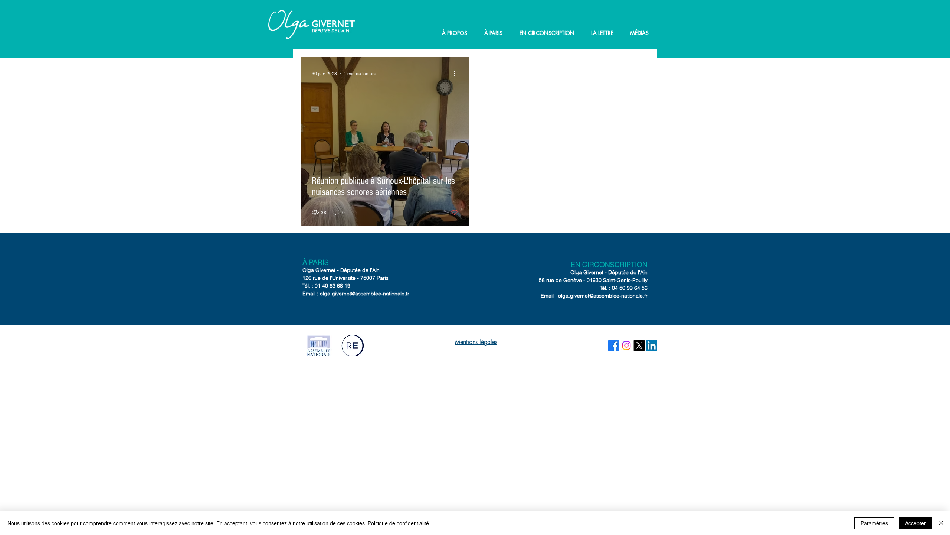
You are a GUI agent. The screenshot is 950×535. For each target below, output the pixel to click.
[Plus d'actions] (456, 73)
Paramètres (874, 523)
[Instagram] (626, 345)
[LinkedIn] (651, 345)
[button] (454, 33)
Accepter (915, 523)
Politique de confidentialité (398, 523)
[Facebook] (613, 345)
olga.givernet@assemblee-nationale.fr (364, 293)
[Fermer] (941, 523)
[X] (639, 345)
